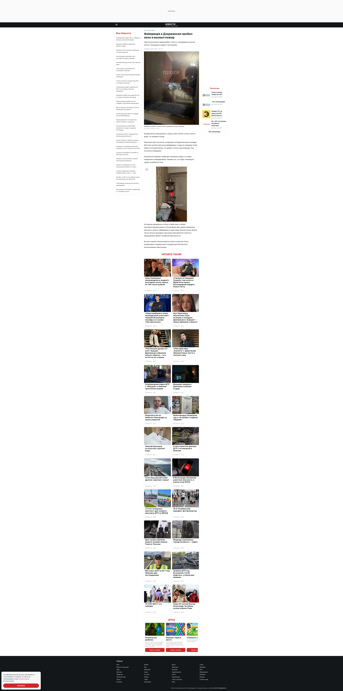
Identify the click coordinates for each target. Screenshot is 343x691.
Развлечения (176, 677)
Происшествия (149, 30)
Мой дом (119, 672)
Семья (118, 679)
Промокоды (214, 88)
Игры (171, 620)
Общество (119, 674)
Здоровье (203, 667)
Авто (117, 664)
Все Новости (123, 33)
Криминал (147, 669)
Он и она (146, 674)
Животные (175, 667)
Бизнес (146, 664)
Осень (174, 674)
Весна (174, 664)
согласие (22, 679)
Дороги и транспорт (122, 667)
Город (201, 664)
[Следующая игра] (197, 629)
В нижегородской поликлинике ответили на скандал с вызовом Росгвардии (126, 128)
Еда (145, 667)
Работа (146, 677)
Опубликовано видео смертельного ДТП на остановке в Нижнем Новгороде (127, 89)
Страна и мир (204, 679)
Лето (201, 669)
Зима (118, 669)
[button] (214, 95)
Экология (119, 682)
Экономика (147, 682)
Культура (174, 669)
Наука (146, 672)
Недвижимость (176, 672)
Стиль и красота (177, 679)
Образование (204, 672)
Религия (202, 677)
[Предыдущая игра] (146, 629)
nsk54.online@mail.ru (220, 688)
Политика (202, 674)
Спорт (146, 679)
